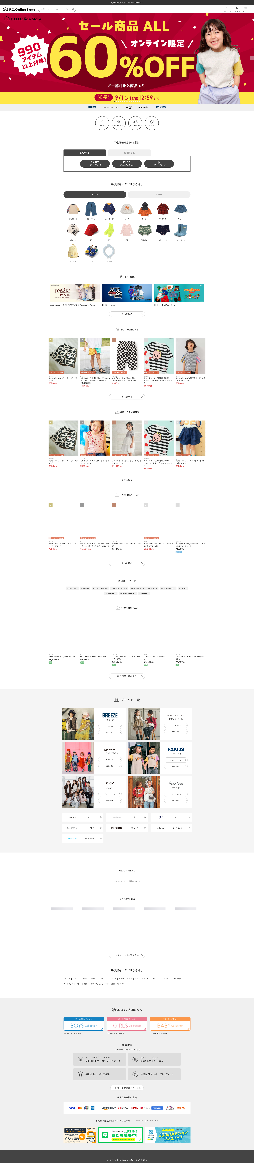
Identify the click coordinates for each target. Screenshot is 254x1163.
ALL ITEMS (135, 125)
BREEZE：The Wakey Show (164, 305)
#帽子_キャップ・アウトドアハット (144, 588)
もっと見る (127, 314)
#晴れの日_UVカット (119, 588)
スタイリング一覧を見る (127, 955)
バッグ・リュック (125, 978)
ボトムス (76, 978)
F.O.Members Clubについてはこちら (127, 1049)
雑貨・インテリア (117, 984)
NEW (102, 125)
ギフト (78, 984)
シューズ (113, 978)
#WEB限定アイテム (168, 588)
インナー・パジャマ (142, 978)
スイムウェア (68, 984)
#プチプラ (183, 588)
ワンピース (103, 978)
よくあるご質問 (152, 1120)
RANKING (118, 125)
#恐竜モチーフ (111, 593)
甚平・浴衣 (177, 978)
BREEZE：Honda (108, 305)
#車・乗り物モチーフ (127, 593)
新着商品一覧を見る (127, 676)
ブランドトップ (109, 726)
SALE (151, 125)
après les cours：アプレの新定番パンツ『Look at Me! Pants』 (73, 305)
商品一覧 (109, 732)
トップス (67, 978)
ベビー (155, 978)
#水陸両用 (85, 588)
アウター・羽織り (89, 978)
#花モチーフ (143, 593)
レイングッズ (165, 978)
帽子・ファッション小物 (99, 984)
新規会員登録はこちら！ (127, 1087)
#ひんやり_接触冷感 (100, 588)
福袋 (85, 984)
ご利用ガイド (139, 1120)
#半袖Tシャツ (72, 588)
